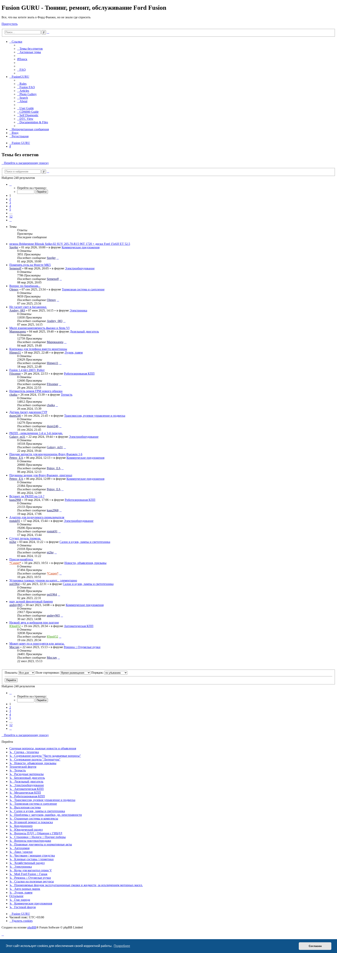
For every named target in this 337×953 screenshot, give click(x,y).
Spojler (13, 247)
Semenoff (15, 268)
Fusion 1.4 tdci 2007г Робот (27, 370)
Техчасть (66, 394)
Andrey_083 (17, 310)
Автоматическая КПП (78, 626)
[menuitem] (30, 48)
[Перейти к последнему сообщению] (57, 257)
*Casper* (15, 563)
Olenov (14, 289)
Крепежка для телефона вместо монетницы (38, 349)
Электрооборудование (80, 268)
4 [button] (10, 206)
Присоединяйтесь (21, 559)
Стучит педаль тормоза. (25, 538)
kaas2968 (15, 499)
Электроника (78, 310)
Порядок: (97, 672)
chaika (13, 394)
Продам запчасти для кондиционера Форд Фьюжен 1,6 (45, 454)
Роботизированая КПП (79, 373)
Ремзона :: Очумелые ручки (82, 647)
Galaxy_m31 (17, 436)
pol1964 (14, 584)
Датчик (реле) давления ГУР (28, 412)
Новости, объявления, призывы (85, 563)
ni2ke (12, 542)
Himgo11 (15, 352)
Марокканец (17, 331)
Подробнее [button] (122, 946)
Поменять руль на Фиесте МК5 (30, 264)
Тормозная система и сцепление (83, 289)
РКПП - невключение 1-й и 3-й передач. (36, 433)
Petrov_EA (16, 457)
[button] (10, 184)
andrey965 (15, 605)
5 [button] (10, 209)
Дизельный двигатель (84, 331)
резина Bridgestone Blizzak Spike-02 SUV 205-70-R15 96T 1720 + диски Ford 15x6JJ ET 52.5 (69, 243)
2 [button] (10, 199)
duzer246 (15, 415)
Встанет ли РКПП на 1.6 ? (26, 496)
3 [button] (10, 202)
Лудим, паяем (74, 352)
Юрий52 (15, 626)
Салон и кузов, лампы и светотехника (84, 542)
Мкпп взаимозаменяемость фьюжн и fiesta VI (39, 328)
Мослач (14, 647)
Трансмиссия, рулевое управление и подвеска (94, 415)
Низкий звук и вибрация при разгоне (34, 622)
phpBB (31, 927)
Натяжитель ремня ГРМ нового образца (35, 391)
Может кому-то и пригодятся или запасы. (37, 643)
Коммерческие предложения (80, 247)
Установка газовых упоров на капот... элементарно (43, 580)
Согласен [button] (315, 946)
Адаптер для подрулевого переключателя (36, 517)
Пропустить (10, 24)
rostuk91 (14, 520)
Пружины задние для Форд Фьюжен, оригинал (40, 475)
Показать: (11, 672)
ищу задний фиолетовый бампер (31, 601)
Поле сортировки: (47, 672)
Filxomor (15, 373)
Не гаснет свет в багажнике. (28, 307)
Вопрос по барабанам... (24, 286)
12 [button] (10, 216)
